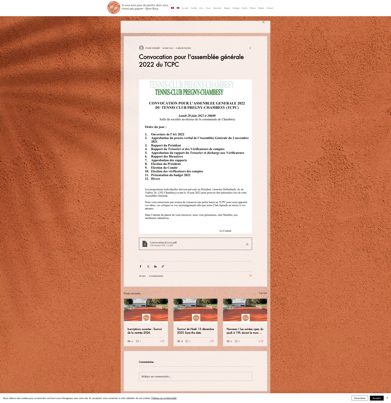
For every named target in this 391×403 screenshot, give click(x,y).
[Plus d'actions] (250, 48)
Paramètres (359, 398)
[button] (263, 22)
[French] (172, 7)
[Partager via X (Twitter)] (147, 266)
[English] (178, 7)
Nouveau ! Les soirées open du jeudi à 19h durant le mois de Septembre (245, 330)
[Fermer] (387, 398)
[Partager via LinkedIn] (155, 266)
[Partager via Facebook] (140, 266)
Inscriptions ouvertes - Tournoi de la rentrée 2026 (145, 330)
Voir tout (263, 292)
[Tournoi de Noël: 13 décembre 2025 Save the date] (196, 311)
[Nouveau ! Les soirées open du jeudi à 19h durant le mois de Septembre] (245, 311)
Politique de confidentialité (164, 398)
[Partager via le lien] (162, 266)
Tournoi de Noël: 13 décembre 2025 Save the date (195, 330)
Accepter (377, 398)
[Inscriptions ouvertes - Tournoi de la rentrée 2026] (146, 311)
